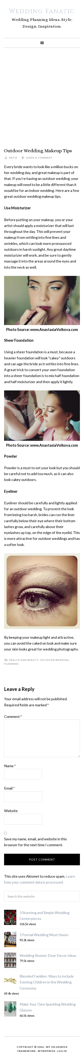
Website (11, 810)
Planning (11, 663)
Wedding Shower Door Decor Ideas (48, 955)
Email (9, 788)
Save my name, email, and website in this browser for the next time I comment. (35, 842)
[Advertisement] (42, 98)
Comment (13, 716)
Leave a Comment (39, 157)
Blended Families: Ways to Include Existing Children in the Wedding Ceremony (47, 982)
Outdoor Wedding (54, 659)
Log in (62, 1050)
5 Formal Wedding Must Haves (44, 934)
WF (48, 1046)
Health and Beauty (24, 659)
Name (10, 766)
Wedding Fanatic (42, 11)
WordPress (46, 1050)
